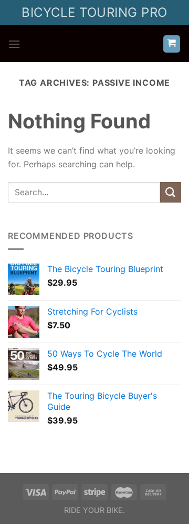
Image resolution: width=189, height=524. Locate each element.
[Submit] (170, 192)
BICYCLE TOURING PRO (94, 12)
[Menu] (14, 44)
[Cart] (172, 44)
